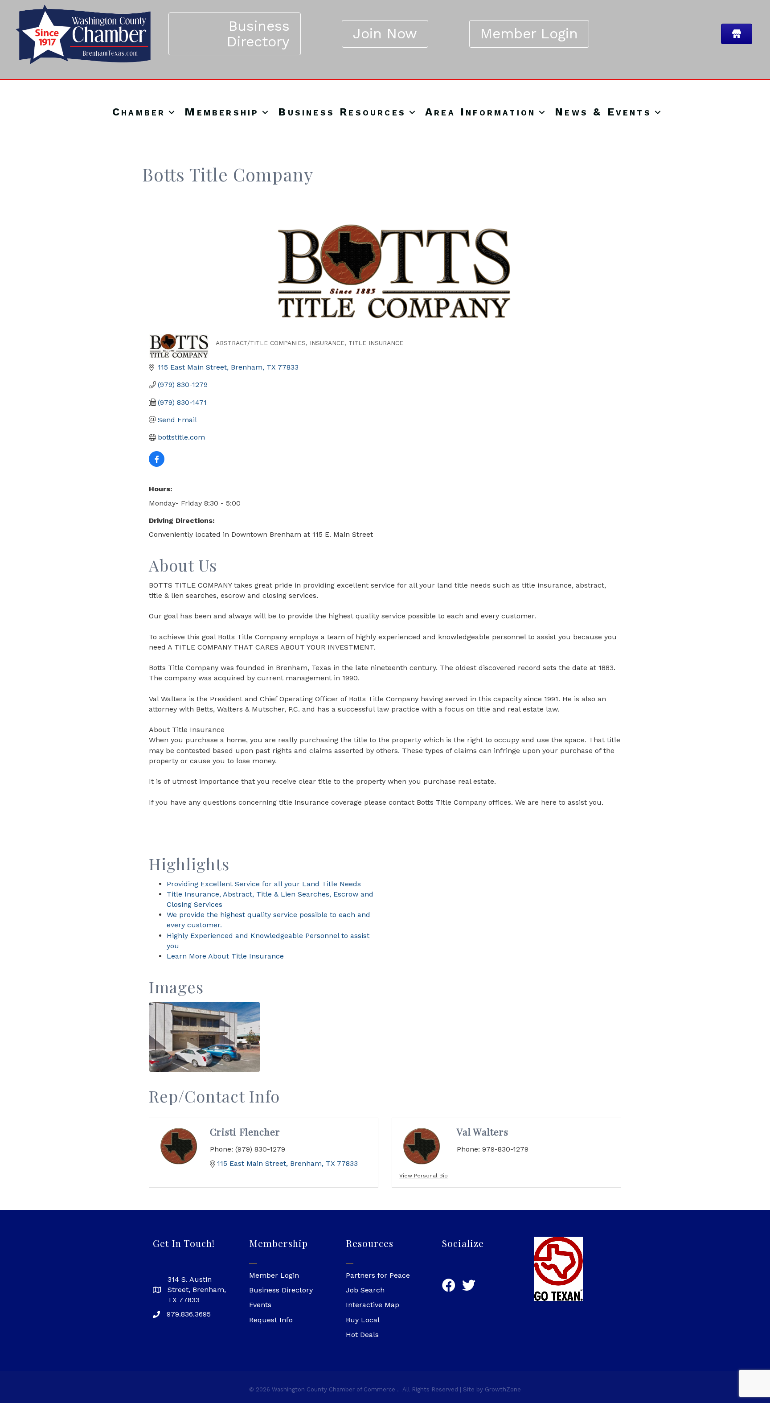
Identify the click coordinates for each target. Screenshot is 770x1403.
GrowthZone (503, 1389)
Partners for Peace (378, 1275)
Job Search (365, 1290)
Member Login (274, 1275)
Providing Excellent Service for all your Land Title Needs (264, 884)
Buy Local (363, 1320)
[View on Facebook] (156, 464)
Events (260, 1304)
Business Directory (281, 1290)
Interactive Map (372, 1304)
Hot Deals (362, 1334)
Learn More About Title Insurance (225, 956)
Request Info (271, 1320)
